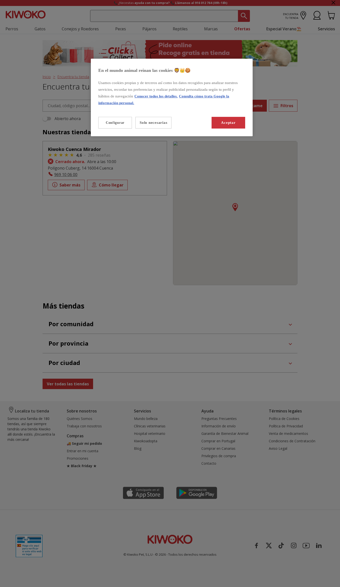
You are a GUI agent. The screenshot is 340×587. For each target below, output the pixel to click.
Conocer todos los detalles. (156, 96)
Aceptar (228, 123)
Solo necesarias (153, 123)
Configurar (115, 123)
